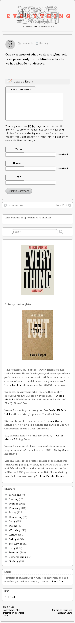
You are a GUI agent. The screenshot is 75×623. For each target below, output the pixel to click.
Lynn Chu (58, 581)
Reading (13, 499)
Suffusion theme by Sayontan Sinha (62, 611)
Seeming (44, 43)
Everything (8, 610)
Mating (13, 525)
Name (19, 149)
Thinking (14, 507)
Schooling (15, 494)
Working (14, 530)
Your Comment (21, 89)
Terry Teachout (13, 385)
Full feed (9, 597)
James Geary (54, 420)
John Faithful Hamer (52, 475)
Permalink (27, 43)
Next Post (61, 205)
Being (12, 548)
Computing (15, 516)
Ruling (13, 539)
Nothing (14, 561)
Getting (13, 534)
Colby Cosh (61, 449)
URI (20, 177)
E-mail (18, 163)
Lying (12, 521)
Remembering (17, 556)
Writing (13, 503)
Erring (12, 512)
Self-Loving (15, 543)
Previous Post (16, 205)
